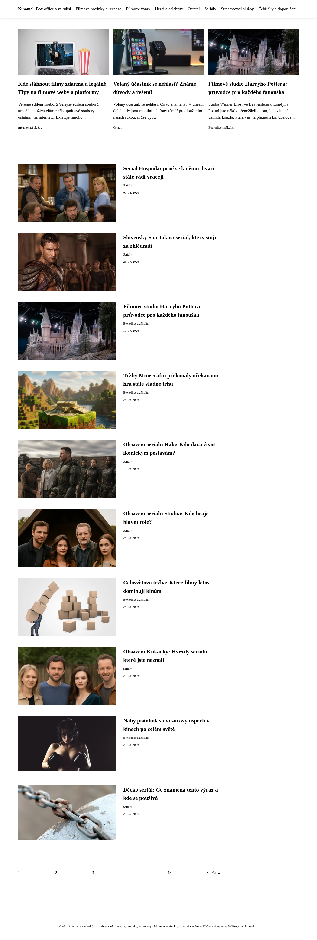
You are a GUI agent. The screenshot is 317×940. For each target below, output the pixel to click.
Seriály (210, 8)
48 (169, 872)
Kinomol (26, 8)
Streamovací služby (237, 8)
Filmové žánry (138, 8)
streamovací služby (30, 127)
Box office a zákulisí (53, 8)
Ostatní (194, 8)
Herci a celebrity (169, 8)
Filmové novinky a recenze (98, 8)
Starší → (213, 872)
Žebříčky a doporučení (278, 8)
